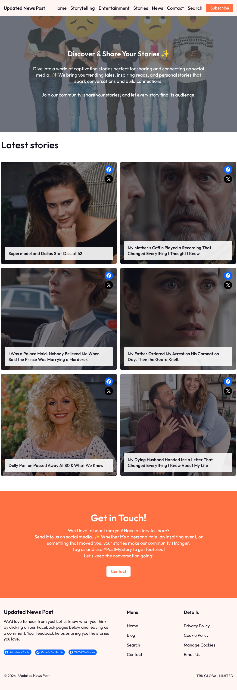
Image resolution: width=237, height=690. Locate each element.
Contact (118, 571)
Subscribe (219, 8)
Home (132, 625)
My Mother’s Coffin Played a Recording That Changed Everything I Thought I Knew (169, 250)
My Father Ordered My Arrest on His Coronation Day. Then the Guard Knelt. (173, 356)
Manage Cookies (199, 645)
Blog (131, 635)
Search (133, 645)
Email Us (192, 654)
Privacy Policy (197, 625)
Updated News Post (24, 8)
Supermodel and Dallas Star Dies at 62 (45, 253)
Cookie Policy (196, 635)
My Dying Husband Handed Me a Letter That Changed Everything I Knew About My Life (170, 462)
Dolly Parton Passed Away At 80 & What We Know (56, 465)
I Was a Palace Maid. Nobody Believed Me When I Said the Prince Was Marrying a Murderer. (55, 356)
